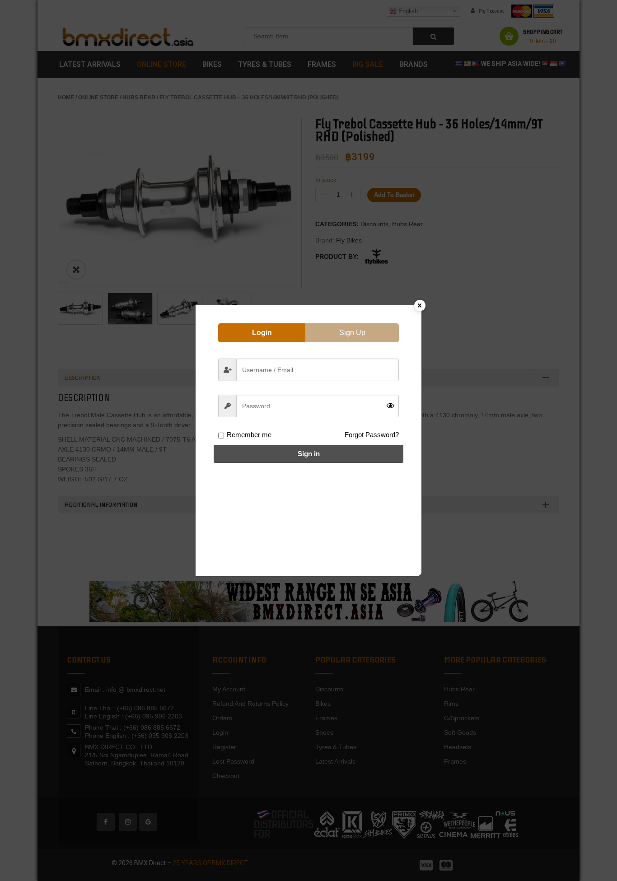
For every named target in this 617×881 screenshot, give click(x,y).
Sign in (309, 453)
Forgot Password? (372, 434)
